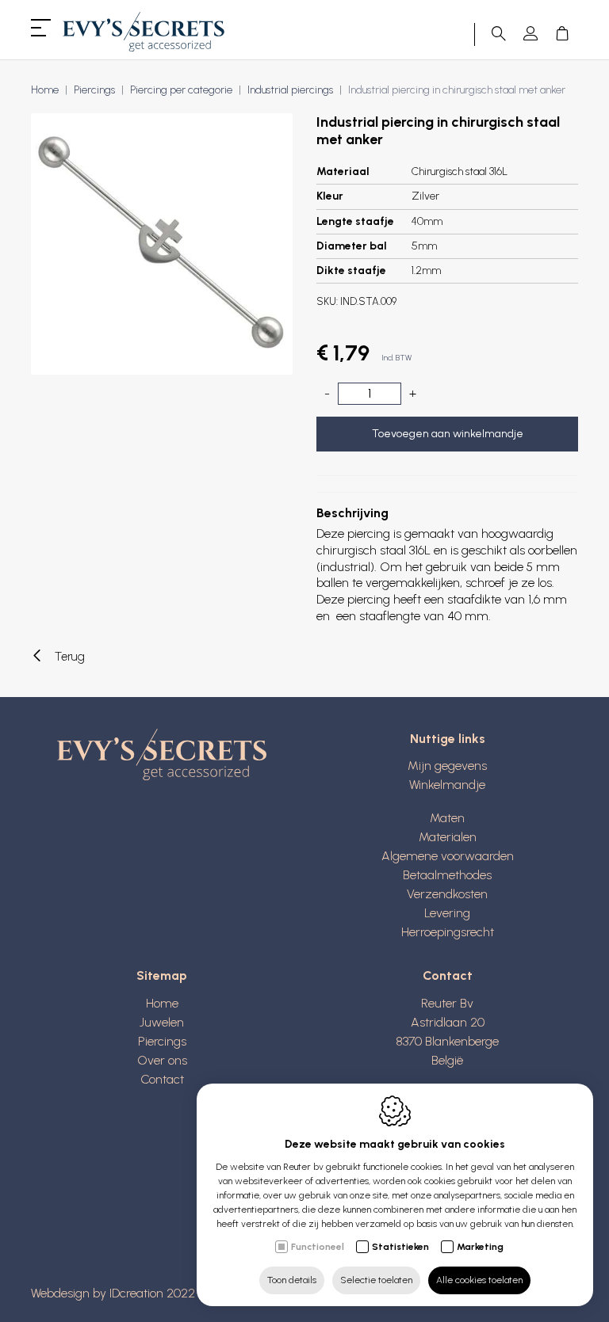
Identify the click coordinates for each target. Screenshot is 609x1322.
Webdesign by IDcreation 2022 (113, 1293)
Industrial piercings (290, 90)
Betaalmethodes (447, 874)
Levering (447, 912)
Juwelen (162, 1022)
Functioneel (317, 1246)
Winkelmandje (447, 784)
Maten (447, 817)
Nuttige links (447, 738)
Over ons (162, 1060)
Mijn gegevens (447, 765)
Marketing (480, 1246)
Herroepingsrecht (447, 931)
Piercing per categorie (181, 90)
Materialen (448, 836)
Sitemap (161, 975)
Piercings (94, 90)
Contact (162, 1079)
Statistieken (400, 1246)
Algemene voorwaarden (447, 855)
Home (45, 90)
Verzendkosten (447, 893)
